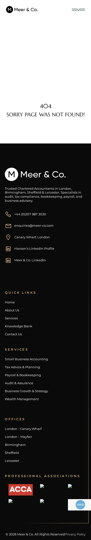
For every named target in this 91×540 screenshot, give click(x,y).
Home (16, 63)
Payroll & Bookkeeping (23, 375)
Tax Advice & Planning (22, 367)
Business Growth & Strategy (26, 391)
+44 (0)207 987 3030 (30, 214)
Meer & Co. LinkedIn (30, 260)
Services (11, 318)
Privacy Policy (75, 534)
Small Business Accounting (26, 359)
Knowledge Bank (18, 326)
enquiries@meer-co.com (34, 225)
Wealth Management (22, 399)
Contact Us (13, 334)
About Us (12, 310)
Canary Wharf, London (32, 237)
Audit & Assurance (19, 383)
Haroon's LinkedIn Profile (34, 248)
